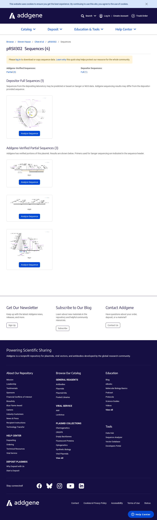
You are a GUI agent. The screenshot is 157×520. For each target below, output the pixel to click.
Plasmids (60, 388)
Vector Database (113, 441)
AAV (57, 410)
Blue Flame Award (14, 405)
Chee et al (39, 42)
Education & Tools (87, 29)
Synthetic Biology (63, 449)
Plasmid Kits (61, 393)
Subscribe (62, 328)
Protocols (110, 397)
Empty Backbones (64, 436)
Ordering (10, 444)
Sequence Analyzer (114, 437)
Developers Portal (113, 446)
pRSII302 (52, 42)
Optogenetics (62, 445)
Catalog (26, 29)
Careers (9, 410)
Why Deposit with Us (15, 466)
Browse (10, 42)
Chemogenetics (63, 428)
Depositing (11, 440)
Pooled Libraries (63, 397)
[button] (88, 16)
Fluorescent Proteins (65, 441)
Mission (9, 380)
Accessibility (117, 503)
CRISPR (59, 432)
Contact (75, 503)
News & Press (12, 418)
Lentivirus (60, 415)
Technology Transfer (15, 427)
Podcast (109, 392)
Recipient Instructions (15, 423)
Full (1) (84, 72)
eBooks (109, 384)
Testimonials (12, 388)
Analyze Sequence (29, 133)
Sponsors (10, 392)
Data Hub (110, 433)
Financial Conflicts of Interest (19, 397)
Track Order (142, 16)
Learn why (61, 59)
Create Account (120, 16)
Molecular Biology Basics (116, 388)
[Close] (145, 4)
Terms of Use (133, 503)
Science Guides (112, 401)
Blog (107, 380)
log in (18, 59)
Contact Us (113, 325)
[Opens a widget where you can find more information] (141, 514)
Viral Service (11, 453)
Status (147, 503)
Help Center (123, 29)
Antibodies (60, 384)
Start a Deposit (12, 470)
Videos (109, 405)
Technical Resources (15, 449)
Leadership (11, 384)
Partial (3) (11, 72)
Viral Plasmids (62, 454)
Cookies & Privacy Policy (95, 503)
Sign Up (12, 325)
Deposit (53, 29)
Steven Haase (24, 42)
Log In (107, 16)
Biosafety (10, 401)
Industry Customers (14, 414)
